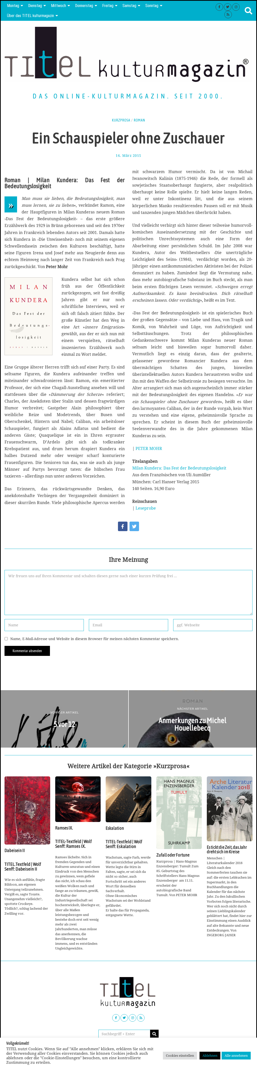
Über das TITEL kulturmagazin (30, 15)
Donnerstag (84, 5)
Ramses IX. (64, 827)
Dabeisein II (15, 850)
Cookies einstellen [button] (180, 1055)
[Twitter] (227, 7)
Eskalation (115, 828)
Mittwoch (58, 5)
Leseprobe (146, 508)
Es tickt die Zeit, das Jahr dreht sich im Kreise (227, 849)
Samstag (129, 5)
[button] (154, 1034)
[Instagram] (236, 7)
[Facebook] (219, 7)
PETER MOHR (149, 448)
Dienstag (35, 5)
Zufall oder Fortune (172, 855)
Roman (139, 120)
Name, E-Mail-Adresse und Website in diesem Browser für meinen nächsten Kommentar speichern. (94, 638)
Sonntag (151, 5)
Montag (13, 5)
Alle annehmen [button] (236, 1055)
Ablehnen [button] (210, 1055)
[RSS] (228, 14)
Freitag (107, 5)
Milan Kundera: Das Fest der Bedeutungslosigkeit (179, 468)
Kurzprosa (121, 120)
